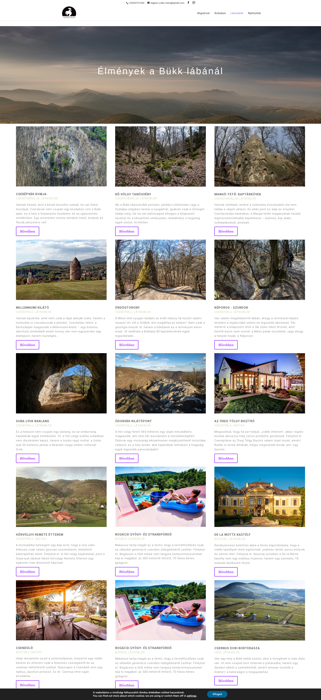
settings (191, 696)
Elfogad (217, 694)
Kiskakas (220, 13)
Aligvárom (203, 13)
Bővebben (27, 231)
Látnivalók (237, 13)
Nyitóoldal (254, 13)
